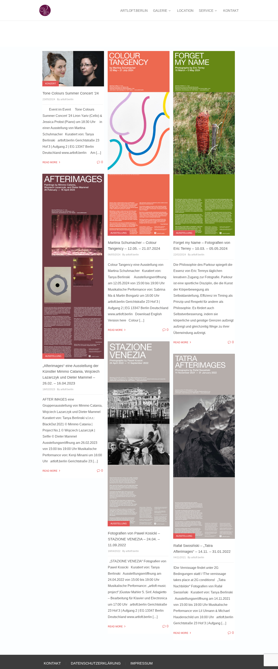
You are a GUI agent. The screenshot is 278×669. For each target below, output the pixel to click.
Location (185, 10)
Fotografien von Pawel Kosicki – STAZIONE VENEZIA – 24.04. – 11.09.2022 (134, 539)
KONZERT (50, 83)
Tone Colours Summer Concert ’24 (71, 93)
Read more (50, 162)
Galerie (160, 10)
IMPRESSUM (141, 663)
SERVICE (206, 10)
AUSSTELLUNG (119, 233)
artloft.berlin (134, 10)
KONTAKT (231, 10)
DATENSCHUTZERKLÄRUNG (96, 663)
